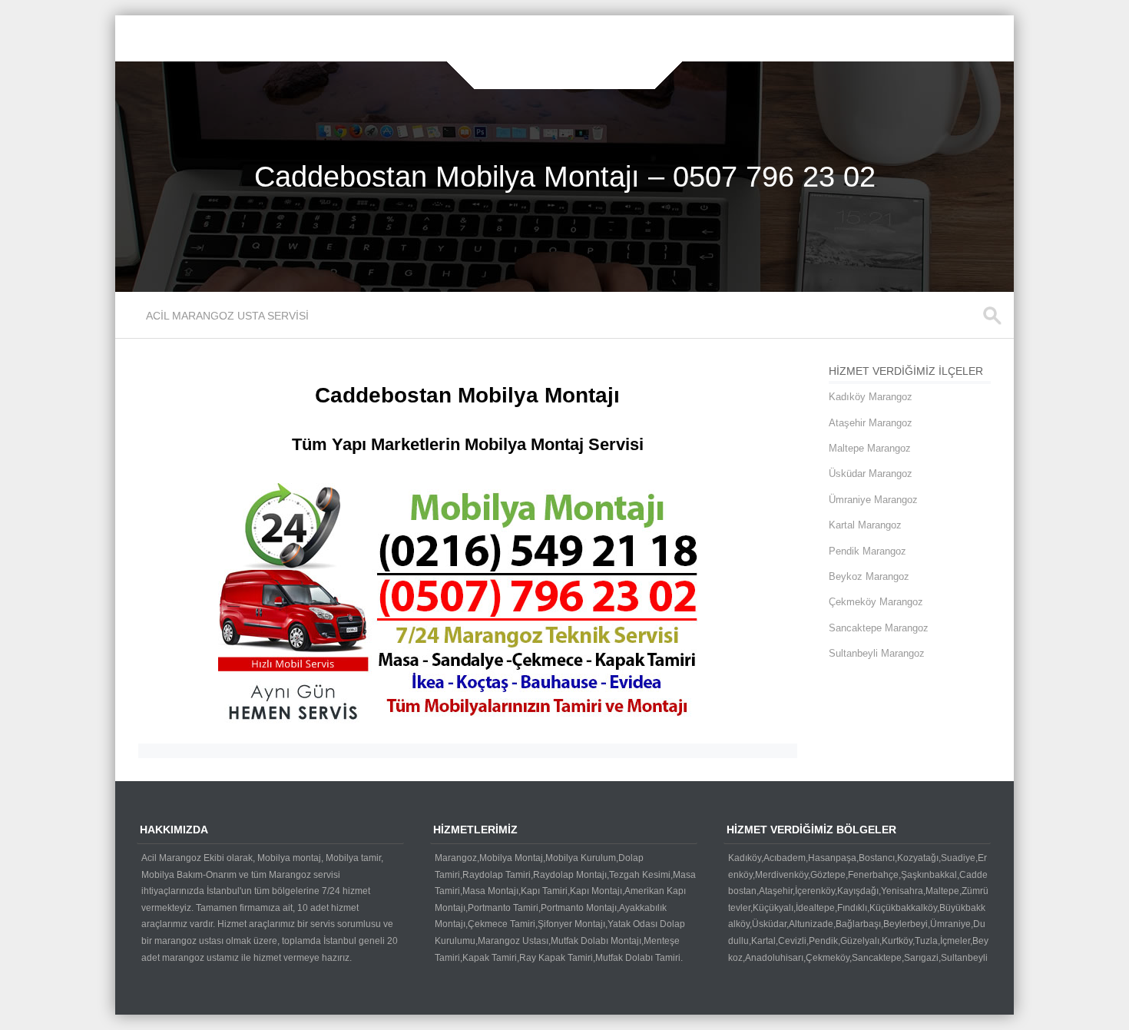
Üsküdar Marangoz (870, 473)
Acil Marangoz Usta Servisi (227, 316)
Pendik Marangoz (867, 551)
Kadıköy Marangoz (870, 396)
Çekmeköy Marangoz (876, 602)
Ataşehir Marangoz (870, 423)
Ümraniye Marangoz (873, 499)
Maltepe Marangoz (870, 448)
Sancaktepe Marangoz (879, 628)
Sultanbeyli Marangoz (877, 653)
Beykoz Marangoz (869, 576)
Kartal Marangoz (865, 525)
